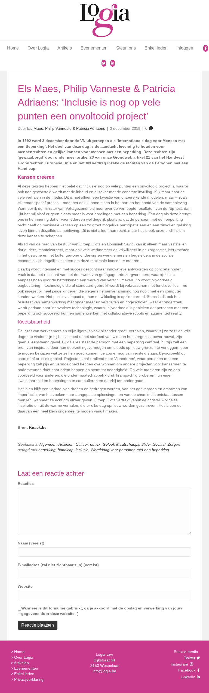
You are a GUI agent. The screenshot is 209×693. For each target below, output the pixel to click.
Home (13, 48)
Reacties (26, 483)
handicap (65, 450)
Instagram (180, 664)
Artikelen (66, 444)
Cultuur (82, 444)
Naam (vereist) (31, 543)
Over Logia (38, 48)
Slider (146, 444)
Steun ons (126, 48)
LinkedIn (187, 677)
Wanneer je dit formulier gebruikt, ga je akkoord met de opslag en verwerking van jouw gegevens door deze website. (101, 611)
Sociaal (159, 444)
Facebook (186, 670)
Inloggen (184, 48)
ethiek (95, 444)
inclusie (82, 450)
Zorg (172, 444)
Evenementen (94, 48)
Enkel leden (156, 48)
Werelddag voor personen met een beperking (130, 450)
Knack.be (38, 427)
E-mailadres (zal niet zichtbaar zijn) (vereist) (58, 565)
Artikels (64, 48)
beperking (47, 450)
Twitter (189, 658)
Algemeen (48, 444)
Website (25, 586)
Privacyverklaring (29, 679)
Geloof (108, 444)
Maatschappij (127, 444)
